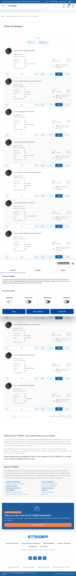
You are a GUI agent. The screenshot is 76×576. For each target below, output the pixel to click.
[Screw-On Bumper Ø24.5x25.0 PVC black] (8, 355)
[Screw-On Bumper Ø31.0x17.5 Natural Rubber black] (8, 173)
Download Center (33, 549)
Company (23, 549)
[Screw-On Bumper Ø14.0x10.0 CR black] (8, 386)
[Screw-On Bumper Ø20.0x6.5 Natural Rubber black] (8, 325)
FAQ (40, 549)
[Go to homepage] (12, 6)
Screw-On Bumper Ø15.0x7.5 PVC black (23, 111)
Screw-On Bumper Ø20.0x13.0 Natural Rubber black (27, 81)
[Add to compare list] (50, 74)
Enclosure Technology (64, 543)
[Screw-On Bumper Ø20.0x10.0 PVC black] (8, 51)
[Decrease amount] (7, 74)
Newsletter (52, 549)
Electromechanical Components (31, 543)
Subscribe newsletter (38, 525)
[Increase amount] (36, 74)
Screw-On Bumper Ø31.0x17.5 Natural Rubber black (27, 172)
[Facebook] (35, 558)
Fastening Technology (12, 543)
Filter (29, 42)
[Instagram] (44, 558)
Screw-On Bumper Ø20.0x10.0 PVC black (24, 50)
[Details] (67, 74)
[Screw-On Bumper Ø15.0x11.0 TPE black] (8, 203)
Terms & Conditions (43, 567)
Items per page (54, 416)
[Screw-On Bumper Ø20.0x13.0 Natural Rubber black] (8, 81)
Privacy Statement (28, 567)
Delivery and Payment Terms (60, 567)
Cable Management (48, 543)
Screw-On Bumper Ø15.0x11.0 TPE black (24, 203)
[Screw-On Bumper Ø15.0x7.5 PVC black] (8, 112)
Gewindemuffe (32, 546)
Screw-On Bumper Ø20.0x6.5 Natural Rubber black (27, 324)
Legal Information (13, 567)
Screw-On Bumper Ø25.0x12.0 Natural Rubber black (27, 233)
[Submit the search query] (2, 11)
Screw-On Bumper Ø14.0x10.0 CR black (23, 385)
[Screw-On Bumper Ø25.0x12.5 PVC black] (8, 142)
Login (57, 64)
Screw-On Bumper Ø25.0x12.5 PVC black (24, 142)
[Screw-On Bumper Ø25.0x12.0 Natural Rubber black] (8, 233)
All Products (44, 546)
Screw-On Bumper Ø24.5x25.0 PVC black (24, 355)
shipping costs (16, 572)
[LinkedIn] (30, 558)
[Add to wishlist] (42, 74)
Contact (45, 549)
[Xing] (40, 558)
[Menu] (3, 6)
